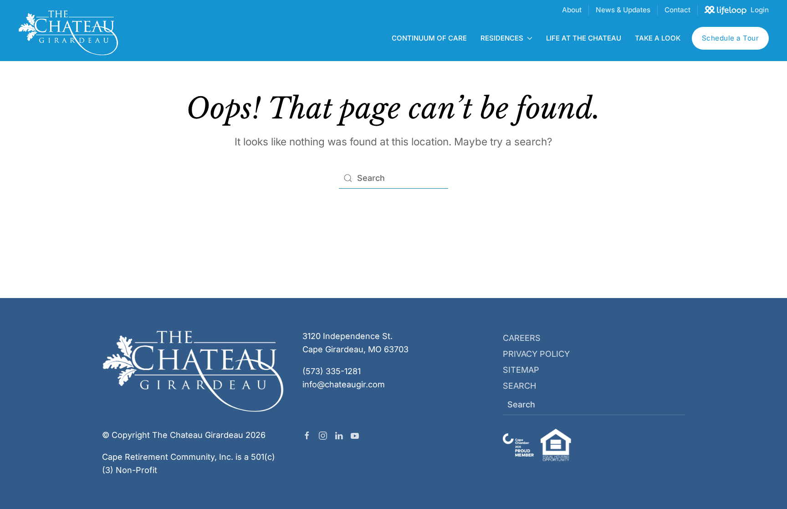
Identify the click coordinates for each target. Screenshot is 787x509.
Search (519, 386)
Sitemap (521, 370)
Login (760, 9)
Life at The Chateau (583, 38)
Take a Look (657, 38)
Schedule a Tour (730, 38)
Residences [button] (501, 38)
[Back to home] (68, 32)
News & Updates (623, 9)
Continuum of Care (429, 38)
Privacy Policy (536, 354)
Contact (677, 9)
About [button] (572, 9)
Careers (522, 338)
